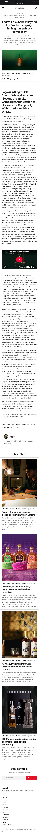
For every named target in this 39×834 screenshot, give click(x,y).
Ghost (28, 829)
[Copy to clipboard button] (17, 79)
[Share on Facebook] (8, 79)
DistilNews (5, 817)
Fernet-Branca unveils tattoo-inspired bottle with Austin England (18, 513)
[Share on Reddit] (14, 79)
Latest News (21, 14)
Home (15, 14)
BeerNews (5, 822)
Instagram (5, 809)
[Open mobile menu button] (3, 8)
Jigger (31, 73)
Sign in (4, 800)
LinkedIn (4, 812)
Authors (5, 807)
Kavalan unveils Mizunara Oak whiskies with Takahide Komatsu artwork (17, 666)
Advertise (5, 814)
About (4, 802)
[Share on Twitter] (11, 79)
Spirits (24, 73)
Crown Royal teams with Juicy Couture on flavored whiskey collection (16, 589)
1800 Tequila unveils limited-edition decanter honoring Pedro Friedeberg (19, 742)
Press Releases (15, 73)
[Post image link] (19, 483)
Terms (4, 804)
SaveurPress (6, 824)
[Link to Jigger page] (6, 436)
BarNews (5, 819)
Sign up (4, 797)
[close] (37, 2)
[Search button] (36, 8)
